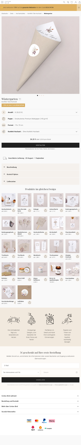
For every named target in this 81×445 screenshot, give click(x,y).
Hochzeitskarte (6, 209)
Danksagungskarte (71, 209)
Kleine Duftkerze (37, 279)
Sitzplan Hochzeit (68, 256)
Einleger (36, 209)
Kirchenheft (53, 232)
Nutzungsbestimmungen (61, 384)
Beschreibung (12, 167)
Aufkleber (21, 301)
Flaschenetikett (70, 232)
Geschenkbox (69, 278)
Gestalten (40, 145)
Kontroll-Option (12, 174)
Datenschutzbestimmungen (46, 384)
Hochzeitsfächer (39, 232)
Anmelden (40, 380)
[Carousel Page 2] (39, 95)
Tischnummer (54, 255)
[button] (78, 8)
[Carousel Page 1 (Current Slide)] (37, 95)
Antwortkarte (54, 209)
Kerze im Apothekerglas (54, 279)
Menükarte (37, 255)
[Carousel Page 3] (41, 95)
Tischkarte (5, 255)
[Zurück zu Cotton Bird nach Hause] (8, 3)
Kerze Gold (21, 278)
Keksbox (4, 278)
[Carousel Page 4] (43, 95)
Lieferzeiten (11, 181)
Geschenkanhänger (8, 301)
